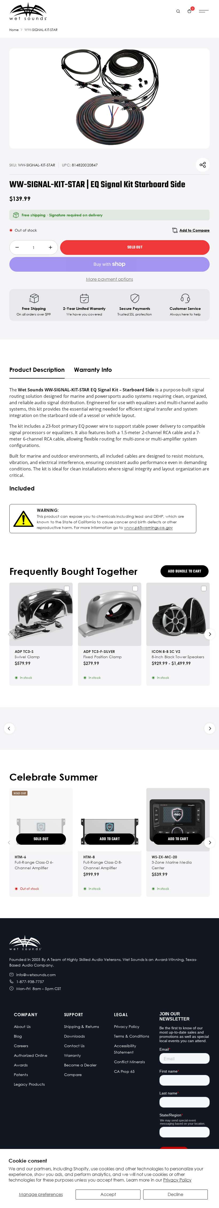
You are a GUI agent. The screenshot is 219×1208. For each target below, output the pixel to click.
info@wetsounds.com (36, 974)
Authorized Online (30, 1055)
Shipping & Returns (81, 1026)
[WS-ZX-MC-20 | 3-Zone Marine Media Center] (178, 819)
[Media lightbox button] (110, 98)
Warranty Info (93, 369)
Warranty (72, 1055)
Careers (21, 1045)
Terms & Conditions (131, 1036)
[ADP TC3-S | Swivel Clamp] (41, 614)
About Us (22, 1026)
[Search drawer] (178, 11)
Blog (18, 1036)
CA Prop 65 (124, 1071)
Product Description (37, 369)
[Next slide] (209, 634)
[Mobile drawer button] (204, 11)
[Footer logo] (25, 943)
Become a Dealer (80, 1065)
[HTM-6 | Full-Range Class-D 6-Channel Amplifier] (41, 819)
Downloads (74, 1036)
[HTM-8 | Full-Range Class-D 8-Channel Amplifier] (109, 819)
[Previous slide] (9, 634)
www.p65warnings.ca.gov (148, 527)
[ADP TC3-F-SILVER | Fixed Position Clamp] (109, 614)
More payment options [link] (109, 279)
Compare (73, 1074)
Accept (108, 1194)
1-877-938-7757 (30, 981)
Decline (175, 1194)
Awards (21, 1065)
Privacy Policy (177, 1180)
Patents (21, 1074)
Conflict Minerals (129, 1061)
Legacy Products (29, 1084)
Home (14, 30)
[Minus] (17, 247)
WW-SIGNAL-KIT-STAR (41, 30)
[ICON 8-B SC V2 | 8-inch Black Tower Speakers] (178, 614)
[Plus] (50, 247)
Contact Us (74, 1045)
